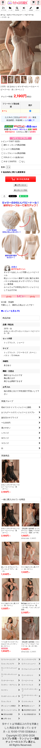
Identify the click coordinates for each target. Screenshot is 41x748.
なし (23, 161)
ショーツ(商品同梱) (12, 149)
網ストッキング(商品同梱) (15, 145)
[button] (3, 3)
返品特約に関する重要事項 (14, 172)
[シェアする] (4, 196)
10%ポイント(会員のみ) (14, 157)
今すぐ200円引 (10, 161)
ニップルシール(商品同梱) (15, 153)
